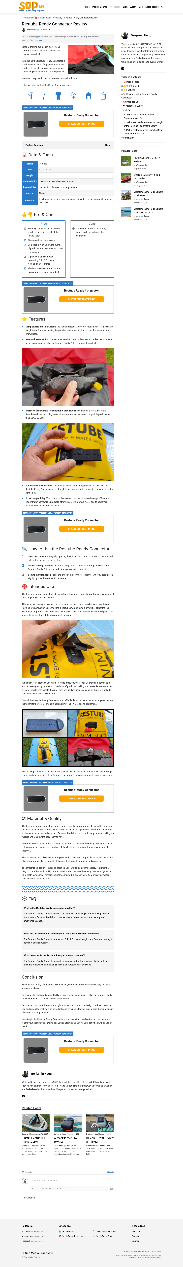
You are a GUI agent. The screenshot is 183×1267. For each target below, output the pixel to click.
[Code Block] (57, 1188)
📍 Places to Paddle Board (104, 1231)
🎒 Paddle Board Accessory (48, 17)
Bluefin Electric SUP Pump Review (34, 1140)
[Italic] (36, 1188)
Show (107, 145)
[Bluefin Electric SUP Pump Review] (36, 1129)
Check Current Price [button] (81, 123)
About (133, 6)
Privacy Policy (156, 1251)
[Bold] (32, 1188)
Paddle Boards (99, 6)
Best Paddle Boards (149, 6)
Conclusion (127, 137)
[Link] (60, 1188)
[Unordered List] (50, 1188)
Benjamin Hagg (41, 1073)
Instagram (26, 1236)
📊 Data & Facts (130, 81)
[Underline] (39, 1188)
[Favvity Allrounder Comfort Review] (126, 161)
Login (111, 1172)
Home (87, 6)
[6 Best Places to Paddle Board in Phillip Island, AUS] (126, 212)
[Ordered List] (46, 1188)
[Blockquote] (53, 1188)
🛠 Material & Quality (132, 105)
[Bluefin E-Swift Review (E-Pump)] (100, 1129)
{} (63, 1188)
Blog (125, 6)
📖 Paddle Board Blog (102, 1236)
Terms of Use (128, 1251)
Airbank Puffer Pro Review (65, 1140)
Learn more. (38, 40)
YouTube (26, 1231)
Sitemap (135, 1241)
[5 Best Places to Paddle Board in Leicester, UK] (126, 195)
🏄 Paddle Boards (66, 1231)
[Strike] (43, 1188)
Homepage (27, 17)
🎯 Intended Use (130, 101)
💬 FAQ (125, 110)
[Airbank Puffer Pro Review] (68, 1129)
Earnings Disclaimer (142, 1251)
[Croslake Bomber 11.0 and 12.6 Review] (126, 178)
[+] (67, 1188)
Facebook (26, 1241)
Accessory (115, 6)
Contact (135, 1236)
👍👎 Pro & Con (130, 85)
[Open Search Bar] (162, 6)
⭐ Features (128, 90)
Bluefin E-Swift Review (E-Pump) (100, 1140)
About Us (136, 1231)
